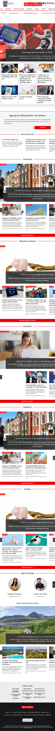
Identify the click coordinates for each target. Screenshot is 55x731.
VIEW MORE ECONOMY (27, 401)
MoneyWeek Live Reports (27, 697)
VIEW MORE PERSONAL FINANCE (27, 320)
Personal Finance (19, 9)
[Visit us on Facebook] (41, 3)
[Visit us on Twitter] (43, 3)
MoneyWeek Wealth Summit (27, 694)
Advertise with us (18, 715)
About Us (8, 712)
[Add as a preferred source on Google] (27, 720)
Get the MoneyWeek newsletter (15, 695)
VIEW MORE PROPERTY (27, 483)
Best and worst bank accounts (30, 13)
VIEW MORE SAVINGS (27, 567)
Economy (29, 9)
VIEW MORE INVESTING (27, 235)
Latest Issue (15, 698)
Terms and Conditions (34, 712)
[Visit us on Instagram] (49, 3)
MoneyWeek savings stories (39, 694)
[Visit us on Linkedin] (45, 3)
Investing (8, 9)
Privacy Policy (45, 712)
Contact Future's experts (19, 712)
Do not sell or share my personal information (37, 715)
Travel (37, 9)
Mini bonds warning (14, 13)
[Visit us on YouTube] (47, 3)
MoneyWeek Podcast (27, 690)
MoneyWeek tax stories (39, 697)
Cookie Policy (8, 715)
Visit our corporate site (45, 725)
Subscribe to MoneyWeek (15, 691)
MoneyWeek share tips (39, 690)
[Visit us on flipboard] (52, 3)
